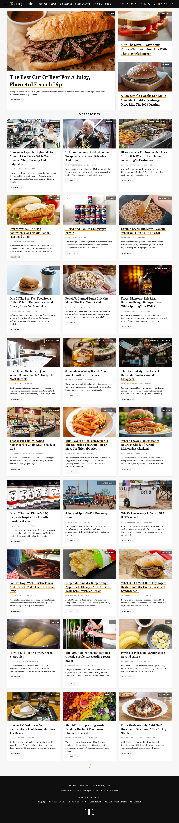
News (54, 3)
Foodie (84, 801)
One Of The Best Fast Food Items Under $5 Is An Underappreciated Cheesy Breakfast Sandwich (31, 302)
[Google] (149, 4)
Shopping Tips (109, 410)
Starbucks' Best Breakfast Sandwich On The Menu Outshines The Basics (32, 729)
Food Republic (96, 801)
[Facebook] (123, 4)
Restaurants (82, 3)
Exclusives (66, 3)
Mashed (108, 801)
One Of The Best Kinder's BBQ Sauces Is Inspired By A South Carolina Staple (29, 517)
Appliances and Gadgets (159, 122)
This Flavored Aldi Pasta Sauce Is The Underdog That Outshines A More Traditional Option (86, 444)
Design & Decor (52, 341)
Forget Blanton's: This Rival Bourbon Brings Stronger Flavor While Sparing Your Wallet (142, 302)
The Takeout (135, 801)
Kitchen (97, 3)
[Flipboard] (132, 4)
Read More (15, 100)
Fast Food (166, 65)
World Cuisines (52, 552)
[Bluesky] (140, 4)
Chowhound (73, 801)
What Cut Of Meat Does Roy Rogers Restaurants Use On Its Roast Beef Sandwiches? (143, 587)
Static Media (73, 790)
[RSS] (153, 4)
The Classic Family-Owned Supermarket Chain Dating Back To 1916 (33, 444)
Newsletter (167, 4)
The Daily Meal (120, 801)
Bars (113, 622)
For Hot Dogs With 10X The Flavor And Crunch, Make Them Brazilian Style (32, 587)
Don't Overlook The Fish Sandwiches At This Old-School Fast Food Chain (30, 233)
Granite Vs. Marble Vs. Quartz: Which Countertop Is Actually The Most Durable (32, 375)
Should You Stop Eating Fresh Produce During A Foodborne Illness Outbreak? (84, 729)
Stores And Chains (51, 410)
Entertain (110, 122)
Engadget (42, 801)
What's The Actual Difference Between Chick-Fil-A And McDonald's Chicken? (140, 444)
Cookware (54, 122)
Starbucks (54, 695)
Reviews (111, 198)
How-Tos (55, 622)
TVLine (62, 801)
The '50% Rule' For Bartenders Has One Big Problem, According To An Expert (87, 656)
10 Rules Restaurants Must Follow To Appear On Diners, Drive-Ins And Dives (87, 156)
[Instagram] (145, 4)
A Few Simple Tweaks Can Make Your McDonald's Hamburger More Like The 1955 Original (143, 100)
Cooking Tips (164, 14)
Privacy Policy (101, 785)
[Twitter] (127, 4)
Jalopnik (53, 801)
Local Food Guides (107, 483)
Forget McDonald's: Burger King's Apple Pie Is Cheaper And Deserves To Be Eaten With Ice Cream (88, 587)
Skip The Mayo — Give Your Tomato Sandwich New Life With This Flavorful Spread (144, 49)
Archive (84, 785)
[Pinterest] (136, 4)
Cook (108, 3)
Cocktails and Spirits (160, 268)
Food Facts (54, 483)
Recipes (43, 3)
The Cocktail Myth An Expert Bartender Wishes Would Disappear (140, 375)
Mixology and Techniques (159, 341)
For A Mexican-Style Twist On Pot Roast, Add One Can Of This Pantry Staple (143, 729)
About (72, 785)
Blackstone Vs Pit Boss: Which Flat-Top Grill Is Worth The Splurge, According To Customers (144, 156)
